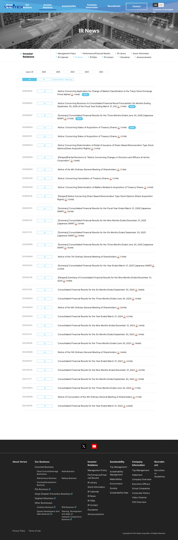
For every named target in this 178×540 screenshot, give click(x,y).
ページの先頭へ (167, 448)
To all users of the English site (163, 10)
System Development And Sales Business (48, 512)
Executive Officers (141, 484)
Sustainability (69, 6)
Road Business (68, 471)
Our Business (27, 6)
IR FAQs (93, 57)
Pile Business (41, 489)
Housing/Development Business (46, 483)
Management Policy (67, 53)
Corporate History (141, 493)
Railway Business (69, 478)
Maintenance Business (46, 478)
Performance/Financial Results (96, 53)
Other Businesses (43, 503)
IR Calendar (63, 57)
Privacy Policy (19, 531)
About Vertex (9, 6)
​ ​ (92, 127)
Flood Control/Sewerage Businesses (47, 472)
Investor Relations (35, 19)
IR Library (121, 53)
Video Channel (139, 497)
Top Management (118, 467)
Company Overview (141, 479)
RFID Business (68, 507)
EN (161, 5)
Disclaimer (125, 57)
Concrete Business (44, 467)
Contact (137, 6)
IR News (92, 496)
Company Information (92, 6)
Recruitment (114, 6)
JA (155, 5)
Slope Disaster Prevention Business (52, 494)
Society (113, 488)
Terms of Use (35, 531)
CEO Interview (139, 502)
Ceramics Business (45, 507)
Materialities (116, 479)
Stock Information (141, 53)
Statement (137, 475)
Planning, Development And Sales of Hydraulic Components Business (72, 515)
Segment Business (44, 498)
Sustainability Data (119, 492)
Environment (116, 483)
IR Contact (108, 57)
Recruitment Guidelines (159, 473)
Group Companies (141, 488)
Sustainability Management (116, 473)
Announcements (144, 57)
